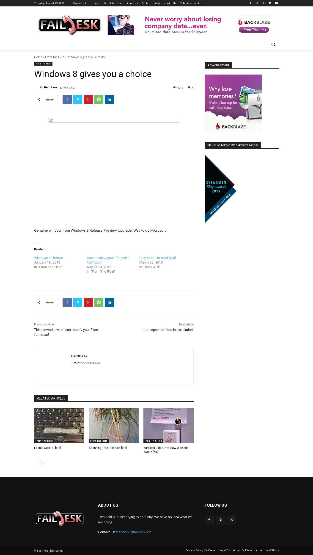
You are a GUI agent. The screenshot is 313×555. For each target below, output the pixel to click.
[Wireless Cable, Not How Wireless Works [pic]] (168, 425)
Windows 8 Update (48, 258)
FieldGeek (50, 87)
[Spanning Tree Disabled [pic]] (114, 425)
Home (38, 57)
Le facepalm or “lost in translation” (168, 330)
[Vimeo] (269, 3)
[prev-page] (37, 463)
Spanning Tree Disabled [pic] (108, 448)
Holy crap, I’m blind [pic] (157, 258)
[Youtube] (276, 3)
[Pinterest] (88, 99)
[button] (273, 44)
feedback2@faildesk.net (133, 532)
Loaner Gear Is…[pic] (47, 448)
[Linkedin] (109, 99)
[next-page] (44, 463)
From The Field (54, 57)
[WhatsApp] (98, 99)
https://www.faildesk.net (85, 362)
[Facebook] (250, 3)
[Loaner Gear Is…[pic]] (59, 425)
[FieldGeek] (37, 87)
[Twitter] (263, 3)
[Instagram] (257, 3)
